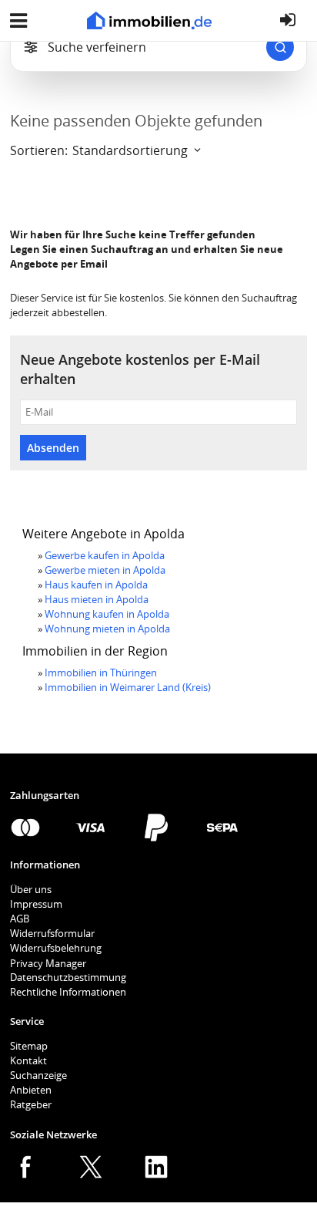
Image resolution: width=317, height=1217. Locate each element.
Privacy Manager (48, 963)
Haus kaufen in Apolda (96, 585)
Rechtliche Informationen (68, 992)
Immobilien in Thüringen (101, 672)
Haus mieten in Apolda (96, 599)
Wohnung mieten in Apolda (107, 628)
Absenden (53, 447)
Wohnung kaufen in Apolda (107, 614)
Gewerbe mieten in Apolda (105, 570)
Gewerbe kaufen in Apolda (105, 555)
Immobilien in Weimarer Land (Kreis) (128, 687)
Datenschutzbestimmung (68, 977)
